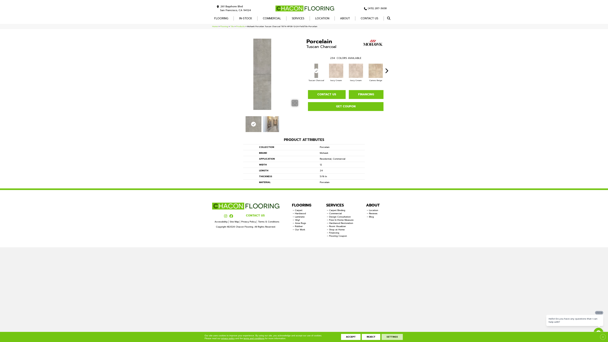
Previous (224, 122)
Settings (392, 337)
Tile (232, 26)
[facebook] (231, 216)
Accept (351, 337)
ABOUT (373, 205)
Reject (371, 337)
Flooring (224, 26)
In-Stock (245, 18)
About (345, 18)
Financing (366, 94)
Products (240, 26)
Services (298, 18)
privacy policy (228, 338)
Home (215, 26)
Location (322, 18)
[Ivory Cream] (336, 71)
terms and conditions (254, 338)
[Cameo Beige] (376, 71)
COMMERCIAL (272, 18)
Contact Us (369, 18)
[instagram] (225, 216)
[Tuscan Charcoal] (316, 71)
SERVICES (335, 205)
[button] (389, 18)
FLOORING (221, 18)
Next (300, 122)
